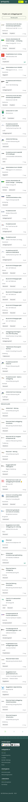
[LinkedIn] (5, 789)
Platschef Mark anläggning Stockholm (14, 422)
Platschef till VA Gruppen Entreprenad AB (13, 437)
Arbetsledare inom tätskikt (14, 67)
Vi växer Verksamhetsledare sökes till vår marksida (14, 196)
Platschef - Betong (11, 451)
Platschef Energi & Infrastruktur (11, 716)
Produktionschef (11, 211)
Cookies (3, 757)
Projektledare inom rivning (14, 54)
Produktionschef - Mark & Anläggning (13, 378)
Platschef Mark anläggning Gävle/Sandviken (14, 701)
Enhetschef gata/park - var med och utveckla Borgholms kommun (13, 511)
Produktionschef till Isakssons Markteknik (12, 125)
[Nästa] (23, 731)
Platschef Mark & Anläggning (11, 569)
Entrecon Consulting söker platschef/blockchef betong (14, 496)
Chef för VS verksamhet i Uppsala (13, 599)
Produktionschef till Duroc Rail (13, 81)
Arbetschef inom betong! (13, 392)
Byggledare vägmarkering (14, 687)
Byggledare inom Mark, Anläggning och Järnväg (13, 526)
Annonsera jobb (5, 772)
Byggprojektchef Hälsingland (11, 466)
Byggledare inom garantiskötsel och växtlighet (11, 673)
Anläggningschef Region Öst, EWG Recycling (13, 332)
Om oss (3, 753)
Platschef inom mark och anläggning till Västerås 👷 (14, 481)
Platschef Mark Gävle (12, 659)
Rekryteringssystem (6, 774)
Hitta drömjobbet (6, 782)
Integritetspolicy (5, 755)
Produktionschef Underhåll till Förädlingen (14, 153)
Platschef (9, 540)
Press (2, 765)
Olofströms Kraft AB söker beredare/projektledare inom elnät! (14, 25)
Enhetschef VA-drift (12, 111)
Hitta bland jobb (5, 762)
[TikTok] (11, 789)
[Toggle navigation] (26, 2)
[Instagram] (2, 789)
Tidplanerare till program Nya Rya (13, 348)
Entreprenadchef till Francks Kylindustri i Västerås (12, 614)
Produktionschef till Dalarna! (12, 363)
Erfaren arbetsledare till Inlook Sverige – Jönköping (14, 40)
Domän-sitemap (6, 760)
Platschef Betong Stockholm (11, 584)
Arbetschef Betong (11, 139)
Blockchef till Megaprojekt (14, 265)
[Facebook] (8, 789)
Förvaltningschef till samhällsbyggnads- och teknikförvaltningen (13, 629)
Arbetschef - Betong (12, 408)
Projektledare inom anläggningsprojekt (12, 644)
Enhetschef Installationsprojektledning (14, 554)
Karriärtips (4, 784)
